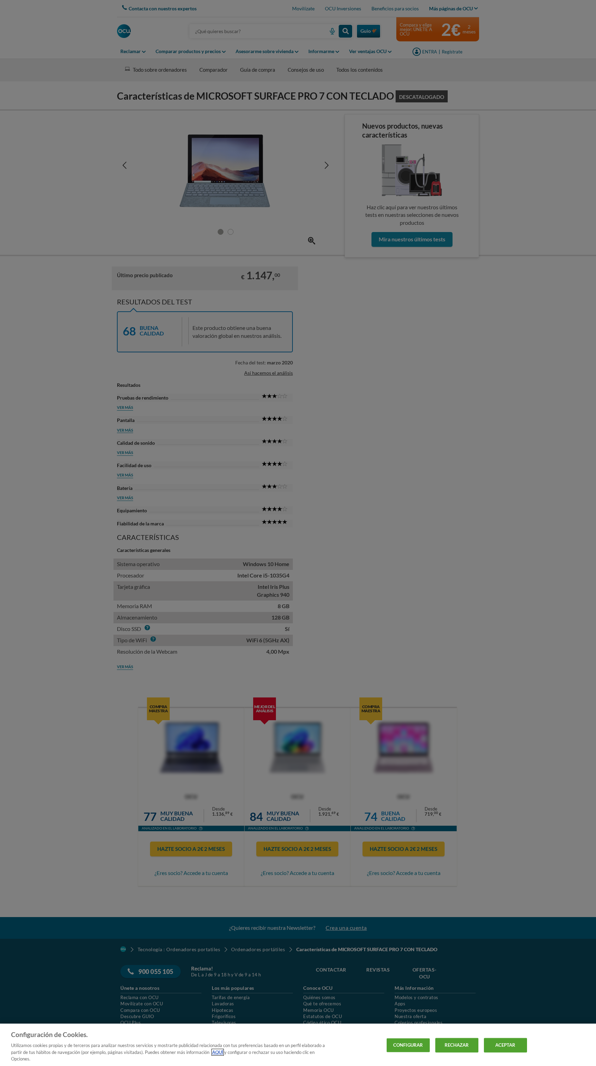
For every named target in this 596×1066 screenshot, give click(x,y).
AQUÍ (217, 1052)
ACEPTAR (505, 1045)
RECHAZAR (457, 1045)
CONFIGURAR (408, 1045)
